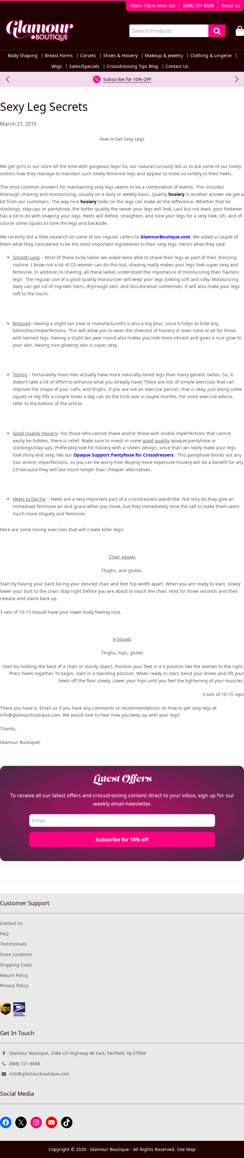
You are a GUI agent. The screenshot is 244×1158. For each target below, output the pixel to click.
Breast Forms (59, 55)
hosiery (176, 194)
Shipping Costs (16, 965)
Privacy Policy (14, 985)
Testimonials (13, 944)
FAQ (4, 934)
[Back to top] (226, 1147)
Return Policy (14, 975)
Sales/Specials (84, 66)
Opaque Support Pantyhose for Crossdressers (123, 455)
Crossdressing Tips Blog (132, 66)
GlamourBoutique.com (165, 237)
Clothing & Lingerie (211, 55)
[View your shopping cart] (240, 31)
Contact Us (177, 66)
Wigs (56, 66)
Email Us (231, 6)
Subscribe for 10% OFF (127, 79)
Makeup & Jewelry (164, 55)
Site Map (186, 1149)
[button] (7, 79)
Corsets (88, 55)
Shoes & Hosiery (120, 55)
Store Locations (16, 954)
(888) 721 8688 (198, 6)
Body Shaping (22, 55)
